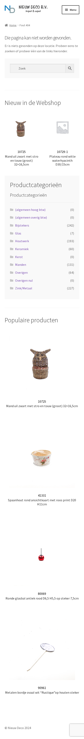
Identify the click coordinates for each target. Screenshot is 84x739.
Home (13, 25)
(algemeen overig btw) (31, 217)
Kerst (19, 257)
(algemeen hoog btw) (30, 210)
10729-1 (62, 158)
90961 (42, 690)
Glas (18, 233)
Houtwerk (22, 241)
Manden (20, 265)
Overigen (21, 272)
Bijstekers (22, 225)
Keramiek (22, 249)
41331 (42, 499)
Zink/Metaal (23, 288)
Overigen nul (24, 280)
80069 (42, 596)
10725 (21, 158)
